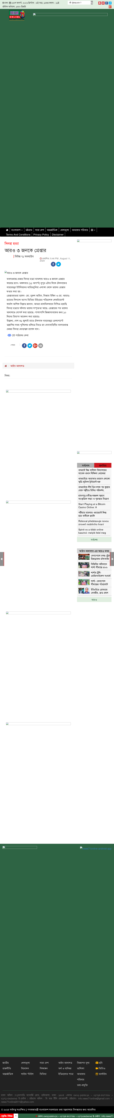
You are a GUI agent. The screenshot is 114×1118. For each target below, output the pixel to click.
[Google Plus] (110, 6)
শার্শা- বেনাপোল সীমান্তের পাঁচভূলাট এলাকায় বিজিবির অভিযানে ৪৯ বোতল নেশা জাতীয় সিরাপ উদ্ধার (100, 582)
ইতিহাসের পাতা (65, 1074)
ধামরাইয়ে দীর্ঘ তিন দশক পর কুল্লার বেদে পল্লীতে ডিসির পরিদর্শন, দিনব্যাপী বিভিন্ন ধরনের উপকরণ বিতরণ (94, 488)
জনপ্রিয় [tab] (102, 465)
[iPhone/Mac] (99, 2)
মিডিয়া (43, 1074)
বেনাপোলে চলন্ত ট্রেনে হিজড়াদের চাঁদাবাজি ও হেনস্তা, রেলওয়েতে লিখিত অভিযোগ (101, 557)
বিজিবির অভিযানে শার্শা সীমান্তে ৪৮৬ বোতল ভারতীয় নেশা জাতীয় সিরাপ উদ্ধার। (100, 565)
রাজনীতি (7, 1068)
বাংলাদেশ (16, 230)
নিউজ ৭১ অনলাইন (24, 256)
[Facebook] (106, 2)
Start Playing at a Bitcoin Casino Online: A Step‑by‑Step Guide (91, 505)
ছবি (100, 1062)
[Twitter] (110, 2)
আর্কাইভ (102, 1074)
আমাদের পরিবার (80, 230)
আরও (94, 599)
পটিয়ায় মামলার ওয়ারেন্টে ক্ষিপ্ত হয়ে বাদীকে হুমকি (92, 514)
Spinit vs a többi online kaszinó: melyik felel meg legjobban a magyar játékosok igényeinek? (92, 531)
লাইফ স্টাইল (27, 1074)
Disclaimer (58, 234)
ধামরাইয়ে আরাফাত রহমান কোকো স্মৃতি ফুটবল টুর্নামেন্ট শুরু (94, 480)
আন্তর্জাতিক (52, 230)
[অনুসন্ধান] (92, 2)
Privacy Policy (41, 234)
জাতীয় (6, 1062)
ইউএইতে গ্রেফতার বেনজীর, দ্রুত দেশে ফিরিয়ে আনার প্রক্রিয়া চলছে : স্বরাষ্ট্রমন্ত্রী (100, 591)
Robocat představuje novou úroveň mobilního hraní (93, 522)
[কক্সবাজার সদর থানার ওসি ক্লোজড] (112, 559)
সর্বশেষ (94, 539)
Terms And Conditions (18, 234)
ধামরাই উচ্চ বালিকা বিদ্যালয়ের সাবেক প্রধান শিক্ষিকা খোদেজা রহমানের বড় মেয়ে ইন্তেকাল (92, 471)
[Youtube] (103, 2)
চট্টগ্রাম (29, 230)
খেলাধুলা (64, 230)
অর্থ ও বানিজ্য (64, 1068)
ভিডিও (101, 1068)
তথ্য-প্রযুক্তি (82, 1085)
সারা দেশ (39, 230)
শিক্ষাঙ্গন (44, 1068)
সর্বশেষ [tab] (85, 465)
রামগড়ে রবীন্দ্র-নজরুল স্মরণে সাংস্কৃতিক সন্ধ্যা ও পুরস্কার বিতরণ (93, 497)
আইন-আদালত (17, 366)
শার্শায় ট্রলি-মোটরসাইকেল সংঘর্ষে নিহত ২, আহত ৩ (101, 574)
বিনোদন (25, 1068)
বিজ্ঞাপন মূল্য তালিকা (83, 1065)
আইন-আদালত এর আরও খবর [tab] (94, 551)
